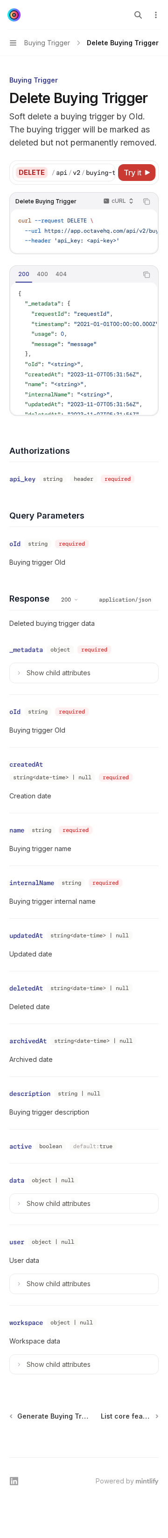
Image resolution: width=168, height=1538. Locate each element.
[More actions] (156, 14)
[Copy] (106, 172)
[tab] (23, 274)
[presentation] (83, 172)
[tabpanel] (84, 349)
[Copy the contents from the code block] (146, 201)
